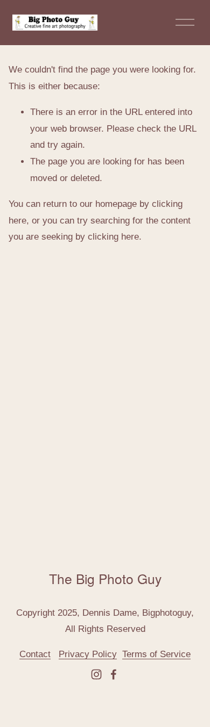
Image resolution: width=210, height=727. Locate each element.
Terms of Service (156, 654)
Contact (35, 654)
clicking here (113, 237)
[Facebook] (113, 674)
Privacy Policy (88, 654)
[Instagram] (96, 674)
